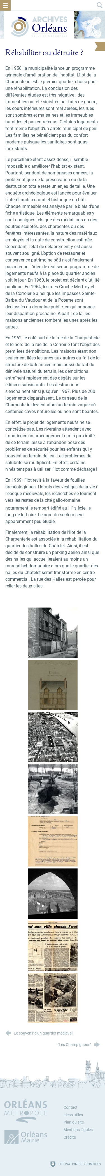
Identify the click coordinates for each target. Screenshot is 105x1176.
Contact (71, 1107)
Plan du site (74, 1122)
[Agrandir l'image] (52, 632)
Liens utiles (73, 1115)
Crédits (70, 1137)
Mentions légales (78, 1129)
